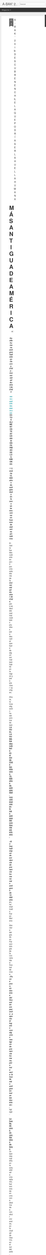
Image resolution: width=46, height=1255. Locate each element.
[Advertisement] (26, 56)
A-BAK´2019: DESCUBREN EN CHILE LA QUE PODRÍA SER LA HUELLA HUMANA (15, 109)
